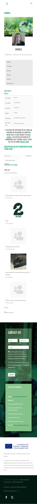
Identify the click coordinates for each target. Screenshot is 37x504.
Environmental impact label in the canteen (18, 195)
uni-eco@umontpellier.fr (19, 396)
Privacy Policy (18, 365)
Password (28, 156)
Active (10, 173)
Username (7, 156)
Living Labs (7, 170)
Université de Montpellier (11, 479)
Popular (15, 173)
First (9, 343)
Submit (11, 375)
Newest (6, 173)
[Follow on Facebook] (6, 497)
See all (6, 307)
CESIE (18, 491)
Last (20, 343)
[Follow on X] (12, 497)
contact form (24, 142)
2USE (6, 221)
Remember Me (10, 160)
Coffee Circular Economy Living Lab (15, 300)
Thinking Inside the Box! (12, 247)
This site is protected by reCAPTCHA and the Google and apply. (18, 365)
